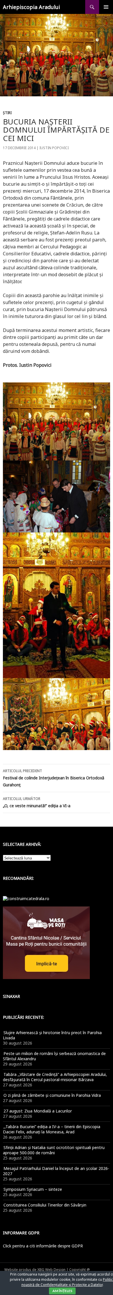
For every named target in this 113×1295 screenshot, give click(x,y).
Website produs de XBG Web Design (34, 1269)
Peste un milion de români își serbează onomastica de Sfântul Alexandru (54, 1056)
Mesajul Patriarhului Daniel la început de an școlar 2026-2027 (56, 1171)
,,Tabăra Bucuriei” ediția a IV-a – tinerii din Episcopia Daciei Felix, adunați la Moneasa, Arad (51, 1129)
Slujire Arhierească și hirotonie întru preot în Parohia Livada (52, 1035)
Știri (7, 112)
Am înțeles (62, 1291)
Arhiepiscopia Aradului (31, 6)
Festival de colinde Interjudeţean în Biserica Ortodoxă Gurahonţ (53, 778)
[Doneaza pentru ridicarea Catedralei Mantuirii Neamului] (26, 898)
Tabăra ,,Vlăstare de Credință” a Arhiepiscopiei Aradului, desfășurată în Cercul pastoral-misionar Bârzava (55, 1077)
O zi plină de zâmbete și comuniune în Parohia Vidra (52, 1095)
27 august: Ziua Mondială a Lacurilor (37, 1111)
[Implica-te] (46, 942)
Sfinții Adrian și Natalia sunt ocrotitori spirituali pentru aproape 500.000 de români (54, 1150)
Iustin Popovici (54, 147)
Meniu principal (106, 7)
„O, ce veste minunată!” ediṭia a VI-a (36, 802)
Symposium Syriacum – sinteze (32, 1189)
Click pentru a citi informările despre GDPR (43, 1246)
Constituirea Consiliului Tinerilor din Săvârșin (44, 1205)
